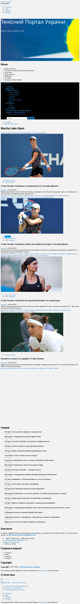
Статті (11, 105)
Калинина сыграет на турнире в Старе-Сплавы (18, 312)
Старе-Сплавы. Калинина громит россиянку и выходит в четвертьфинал (27, 197)
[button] (6, 83)
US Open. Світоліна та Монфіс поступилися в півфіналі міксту (27, 441)
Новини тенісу (12, 90)
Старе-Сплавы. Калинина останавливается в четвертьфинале (23, 133)
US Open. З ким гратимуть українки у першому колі (23, 432)
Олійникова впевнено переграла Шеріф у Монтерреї (24, 512)
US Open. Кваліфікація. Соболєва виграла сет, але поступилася (28, 479)
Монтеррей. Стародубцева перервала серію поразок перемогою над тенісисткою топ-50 (37, 508)
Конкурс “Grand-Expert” (13, 80)
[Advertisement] (40, 47)
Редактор (4, 190)
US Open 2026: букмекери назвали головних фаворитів (24, 489)
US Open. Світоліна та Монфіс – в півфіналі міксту (23, 470)
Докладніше (35, 195)
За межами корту (15, 100)
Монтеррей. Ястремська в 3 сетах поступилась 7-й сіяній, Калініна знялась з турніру (35, 493)
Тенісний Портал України (33, 21)
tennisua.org (42, 570)
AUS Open (8, 72)
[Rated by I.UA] (5, 581)
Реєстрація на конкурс (17, 114)
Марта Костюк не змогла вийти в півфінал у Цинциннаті (25, 522)
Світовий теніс (14, 94)
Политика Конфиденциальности (17, 586)
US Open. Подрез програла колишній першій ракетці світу (26, 451)
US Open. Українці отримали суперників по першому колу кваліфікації (30, 503)
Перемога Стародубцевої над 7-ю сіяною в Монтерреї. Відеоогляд (29, 460)
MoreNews (43, 602)
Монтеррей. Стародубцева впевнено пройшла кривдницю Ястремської (31, 474)
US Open (8, 78)
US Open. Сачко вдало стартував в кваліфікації (22, 484)
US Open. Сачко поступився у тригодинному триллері (24, 446)
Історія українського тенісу (15, 590)
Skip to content (6, 1)
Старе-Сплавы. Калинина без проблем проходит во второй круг (25, 255)
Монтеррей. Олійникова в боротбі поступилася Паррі (24, 465)
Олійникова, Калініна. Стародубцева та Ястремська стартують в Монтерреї (32, 517)
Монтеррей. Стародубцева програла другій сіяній (23, 436)
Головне (8, 236)
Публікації (10, 103)
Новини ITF (13, 96)
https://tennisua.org (12, 542)
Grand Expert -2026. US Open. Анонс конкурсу (21, 455)
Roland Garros (10, 74)
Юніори (11, 98)
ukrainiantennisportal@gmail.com (16, 540)
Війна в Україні (10, 69)
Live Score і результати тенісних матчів (19, 71)
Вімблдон (8, 76)
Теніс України (14, 92)
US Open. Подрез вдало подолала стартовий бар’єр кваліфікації (28, 498)
